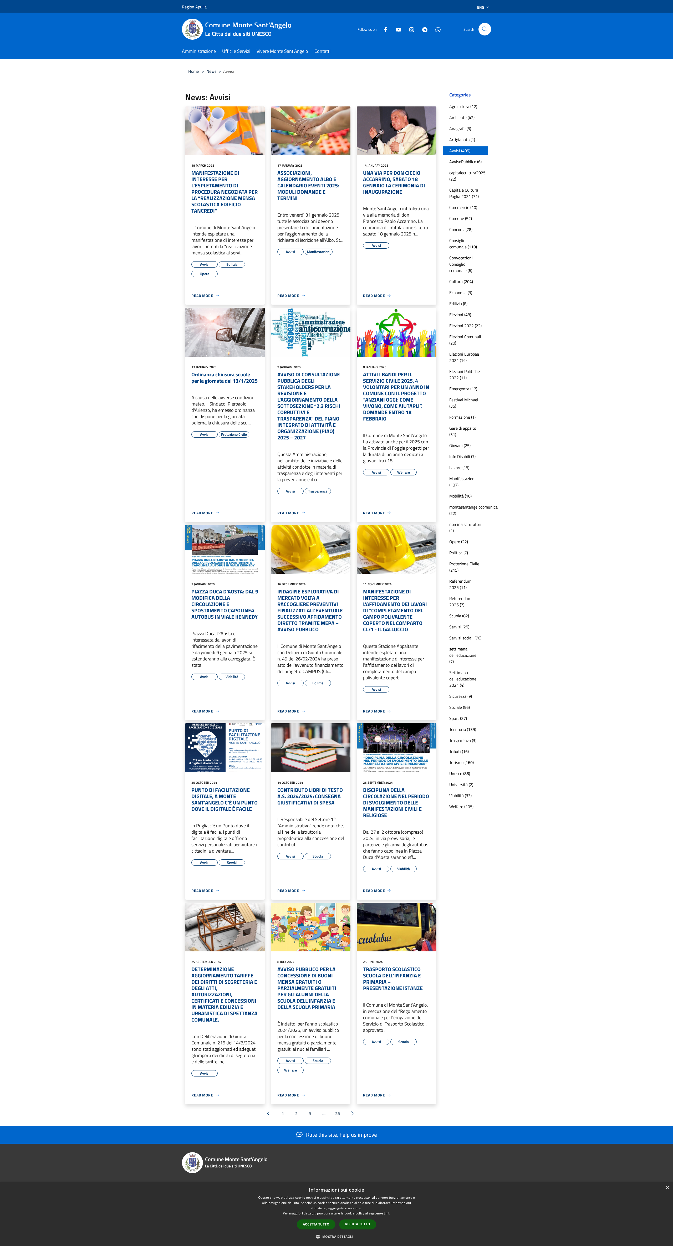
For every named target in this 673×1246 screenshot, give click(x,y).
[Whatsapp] (436, 29)
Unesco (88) (459, 773)
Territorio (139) (462, 729)
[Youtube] (396, 29)
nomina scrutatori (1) (465, 527)
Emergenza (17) (463, 389)
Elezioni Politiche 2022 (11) (464, 374)
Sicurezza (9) (460, 696)
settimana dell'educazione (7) (462, 655)
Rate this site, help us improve (341, 1134)
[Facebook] (383, 29)
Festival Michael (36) (463, 403)
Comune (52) (460, 218)
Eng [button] (480, 7)
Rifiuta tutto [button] (357, 1224)
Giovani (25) (460, 445)
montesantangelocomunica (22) (468, 510)
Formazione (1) (462, 417)
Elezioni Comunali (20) (465, 340)
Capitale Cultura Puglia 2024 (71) (464, 193)
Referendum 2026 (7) (460, 601)
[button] (336, 1236)
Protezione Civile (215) (464, 567)
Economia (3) (460, 292)
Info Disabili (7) (462, 456)
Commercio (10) (463, 207)
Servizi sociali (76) (465, 638)
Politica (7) (458, 553)
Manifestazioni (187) (462, 481)
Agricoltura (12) (463, 106)
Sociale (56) (459, 707)
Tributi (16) (459, 751)
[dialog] (336, 1214)
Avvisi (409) (459, 150)
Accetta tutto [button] (316, 1224)
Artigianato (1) (462, 139)
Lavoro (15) (459, 467)
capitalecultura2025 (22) (467, 176)
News (211, 71)
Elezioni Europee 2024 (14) (464, 357)
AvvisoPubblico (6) (465, 161)
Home (193, 71)
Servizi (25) (459, 627)
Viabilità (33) (460, 795)
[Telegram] (422, 29)
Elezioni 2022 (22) (465, 325)
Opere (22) (458, 542)
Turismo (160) (461, 762)
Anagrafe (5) (460, 128)
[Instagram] (409, 29)
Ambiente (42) (462, 117)
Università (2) (461, 784)
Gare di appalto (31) (462, 431)
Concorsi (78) (460, 229)
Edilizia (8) (458, 303)
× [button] (667, 1188)
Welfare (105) (461, 806)
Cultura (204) (461, 281)
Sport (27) (458, 718)
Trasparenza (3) (462, 740)
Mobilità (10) (460, 496)
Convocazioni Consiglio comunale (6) (461, 264)
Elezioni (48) (460, 314)
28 (337, 1113)
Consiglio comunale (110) (463, 243)
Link (387, 1213)
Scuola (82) (459, 616)
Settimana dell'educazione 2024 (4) (462, 678)
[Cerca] (484, 29)
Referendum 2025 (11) (460, 584)
